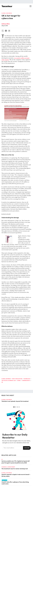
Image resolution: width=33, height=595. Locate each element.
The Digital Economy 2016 (9, 380)
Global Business (7, 13)
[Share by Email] (9, 31)
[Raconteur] (7, 6)
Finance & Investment (8, 467)
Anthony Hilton (6, 24)
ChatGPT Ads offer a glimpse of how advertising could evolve (15, 482)
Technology (26, 378)
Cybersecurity (26, 380)
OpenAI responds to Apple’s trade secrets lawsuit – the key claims (16, 475)
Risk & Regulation (17, 378)
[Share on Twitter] (3, 31)
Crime (18, 380)
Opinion (4, 480)
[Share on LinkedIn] (6, 31)
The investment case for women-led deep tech (15, 468)
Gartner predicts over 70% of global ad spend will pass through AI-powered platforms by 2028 (15, 461)
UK (2, 382)
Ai (2, 459)
